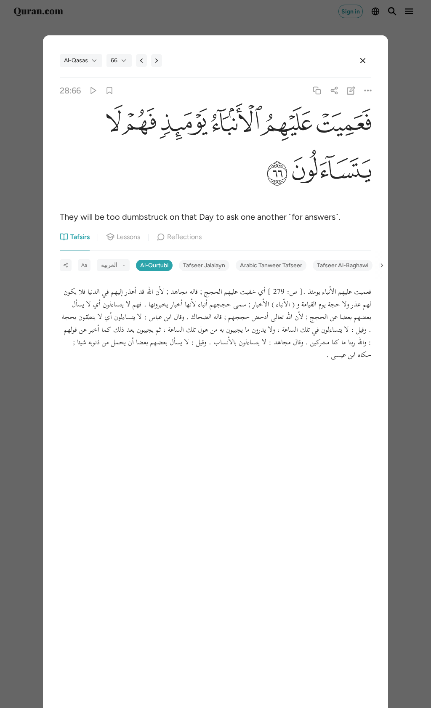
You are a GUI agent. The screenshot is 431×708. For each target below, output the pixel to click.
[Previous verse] (141, 60)
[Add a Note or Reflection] (350, 90)
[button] (341, 125)
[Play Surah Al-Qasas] (92, 90)
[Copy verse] (317, 90)
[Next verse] (156, 60)
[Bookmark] (109, 90)
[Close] (362, 60)
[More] (367, 90)
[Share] (334, 90)
